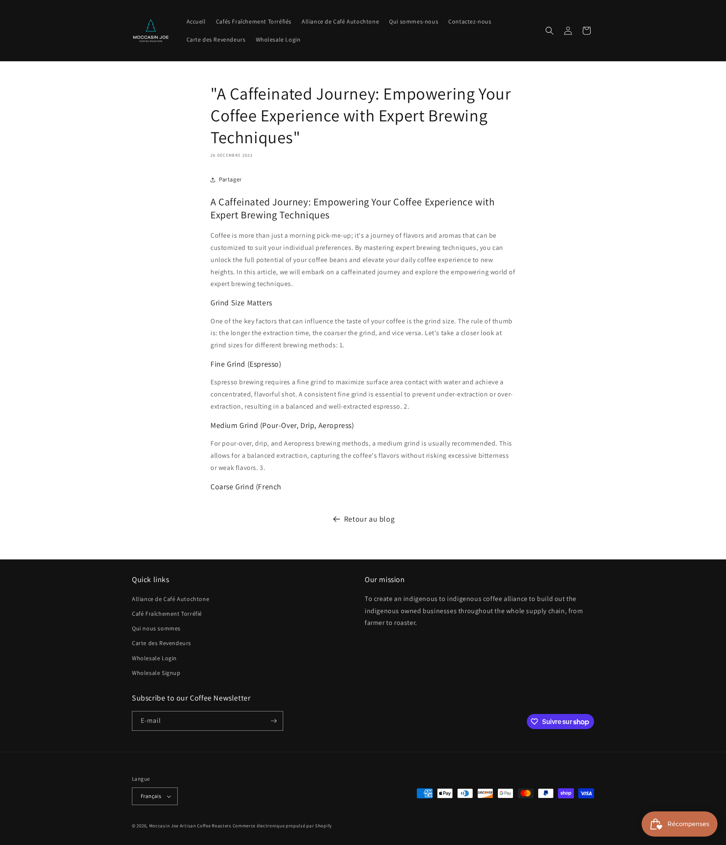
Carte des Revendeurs (161, 643)
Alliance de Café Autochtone (170, 599)
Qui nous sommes (156, 628)
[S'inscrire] (273, 721)
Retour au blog (369, 519)
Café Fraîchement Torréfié (167, 613)
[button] (549, 30)
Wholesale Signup (156, 673)
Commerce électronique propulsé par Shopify (282, 826)
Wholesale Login (154, 658)
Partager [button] (230, 179)
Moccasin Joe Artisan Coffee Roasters (190, 826)
